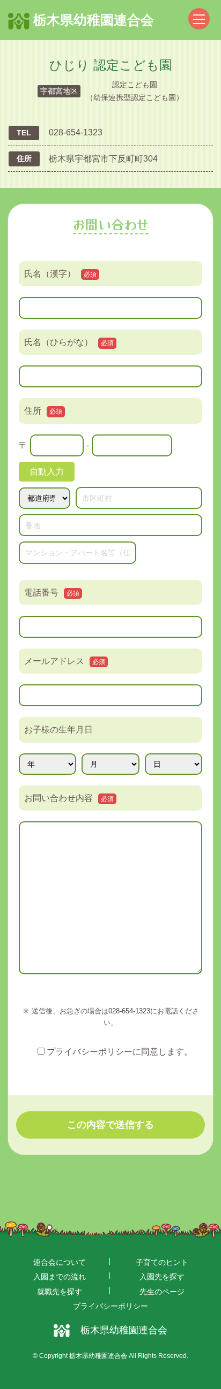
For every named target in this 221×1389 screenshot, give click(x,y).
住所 (43, 410)
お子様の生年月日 (58, 729)
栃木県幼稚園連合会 (92, 19)
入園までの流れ (59, 1276)
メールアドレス (64, 661)
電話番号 (51, 592)
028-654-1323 (129, 1011)
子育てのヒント (162, 1262)
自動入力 (47, 471)
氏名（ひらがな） (69, 342)
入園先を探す (162, 1276)
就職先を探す (59, 1291)
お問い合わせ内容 (69, 798)
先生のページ (162, 1291)
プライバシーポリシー (110, 1306)
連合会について (59, 1262)
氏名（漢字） (60, 273)
